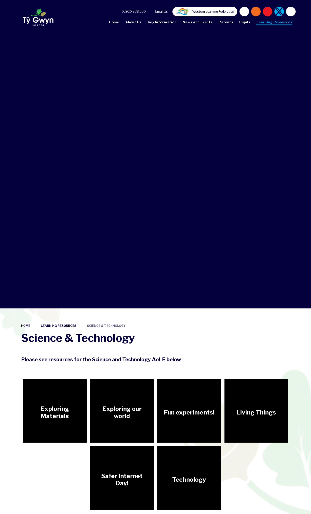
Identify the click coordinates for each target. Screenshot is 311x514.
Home (25, 325)
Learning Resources (58, 325)
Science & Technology (106, 325)
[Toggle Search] (291, 11)
